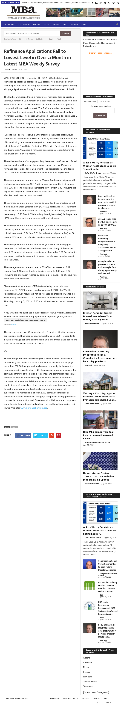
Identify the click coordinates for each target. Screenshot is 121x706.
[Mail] (101, 3)
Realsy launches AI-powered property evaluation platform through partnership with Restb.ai (107, 267)
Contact (99, 702)
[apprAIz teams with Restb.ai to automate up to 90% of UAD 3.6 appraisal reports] (89, 222)
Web (59, 39)
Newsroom (9, 24)
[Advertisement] (41, 418)
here (13, 324)
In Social (46, 24)
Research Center (60, 24)
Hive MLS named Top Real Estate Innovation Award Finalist (98, 435)
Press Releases (24, 24)
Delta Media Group (93, 173)
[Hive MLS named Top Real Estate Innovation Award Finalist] (100, 419)
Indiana (86, 672)
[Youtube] (118, 3)
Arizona (86, 658)
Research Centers (70, 698)
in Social (50, 39)
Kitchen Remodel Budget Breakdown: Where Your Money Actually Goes (97, 316)
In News (36, 24)
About (83, 24)
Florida (86, 667)
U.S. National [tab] (90, 101)
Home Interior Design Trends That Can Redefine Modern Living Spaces (98, 476)
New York (87, 677)
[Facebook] (92, 3)
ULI (101, 595)
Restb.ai (103, 211)
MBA (8, 69)
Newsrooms (54, 698)
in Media (39, 39)
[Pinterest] (105, 3)
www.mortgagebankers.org (33, 408)
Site (21, 39)
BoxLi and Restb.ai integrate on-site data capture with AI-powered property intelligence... (107, 202)
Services (85, 698)
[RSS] (109, 3)
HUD (102, 617)
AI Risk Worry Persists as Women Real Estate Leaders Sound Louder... (99, 166)
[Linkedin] (96, 3)
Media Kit (74, 24)
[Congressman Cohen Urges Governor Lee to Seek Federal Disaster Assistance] (89, 564)
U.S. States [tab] (105, 101)
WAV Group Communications (97, 442)
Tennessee (88, 686)
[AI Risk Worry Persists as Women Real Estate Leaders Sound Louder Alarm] (100, 148)
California (87, 662)
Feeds (108, 702)
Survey (14, 427)
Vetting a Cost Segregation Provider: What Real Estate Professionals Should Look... (99, 396)
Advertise (96, 698)
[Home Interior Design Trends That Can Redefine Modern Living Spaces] (100, 461)
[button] (115, 24)
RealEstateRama (10, 2)
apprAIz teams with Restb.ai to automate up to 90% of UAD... (107, 222)
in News (29, 39)
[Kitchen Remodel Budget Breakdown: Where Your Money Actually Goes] (100, 300)
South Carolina (90, 681)
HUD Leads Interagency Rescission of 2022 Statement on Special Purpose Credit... (108, 608)
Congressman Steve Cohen (107, 574)
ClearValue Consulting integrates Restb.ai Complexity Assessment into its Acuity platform (100, 356)
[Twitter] (113, 3)
